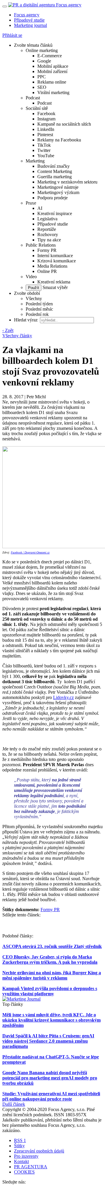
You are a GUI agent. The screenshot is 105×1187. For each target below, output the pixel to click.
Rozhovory (47, 234)
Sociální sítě (37, 108)
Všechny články (17, 335)
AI (39, 208)
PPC (41, 76)
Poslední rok (37, 314)
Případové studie (29, 20)
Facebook (46, 113)
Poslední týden (39, 303)
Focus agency (26, 14)
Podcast (33, 97)
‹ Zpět (7, 330)
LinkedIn (45, 129)
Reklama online (51, 81)
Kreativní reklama (53, 281)
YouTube (45, 155)
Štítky (19, 1145)
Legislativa (47, 218)
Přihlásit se (12, 35)
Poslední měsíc (39, 309)
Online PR (47, 271)
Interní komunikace (55, 255)
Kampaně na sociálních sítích (64, 124)
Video (31, 276)
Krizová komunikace (56, 260)
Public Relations (41, 245)
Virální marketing (53, 92)
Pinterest (45, 134)
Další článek (13, 1104)
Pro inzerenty (26, 1156)
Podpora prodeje (52, 197)
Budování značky (53, 166)
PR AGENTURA (30, 1166)
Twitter (43, 150)
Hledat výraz (26, 319)
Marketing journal (30, 25)
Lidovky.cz (63, 697)
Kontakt (21, 1161)
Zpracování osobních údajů (39, 1150)
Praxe (31, 202)
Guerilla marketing (54, 176)
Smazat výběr (54, 287)
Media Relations (52, 266)
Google (44, 60)
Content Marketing (54, 171)
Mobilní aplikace (52, 66)
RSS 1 (20, 1140)
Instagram (46, 118)
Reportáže (46, 229)
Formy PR (47, 250)
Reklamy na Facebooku (59, 139)
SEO (41, 87)
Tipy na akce (49, 239)
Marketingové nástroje (57, 187)
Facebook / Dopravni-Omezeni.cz (30, 552)
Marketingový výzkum (58, 192)
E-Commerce (49, 55)
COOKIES (24, 1171)
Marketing (35, 160)
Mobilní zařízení (52, 71)
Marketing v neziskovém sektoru (67, 181)
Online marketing (42, 50)
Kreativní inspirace (54, 213)
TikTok (44, 145)
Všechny (34, 298)
